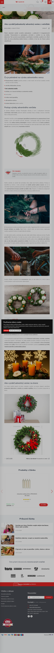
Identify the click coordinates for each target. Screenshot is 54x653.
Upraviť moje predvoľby (15, 330)
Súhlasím (6, 330)
